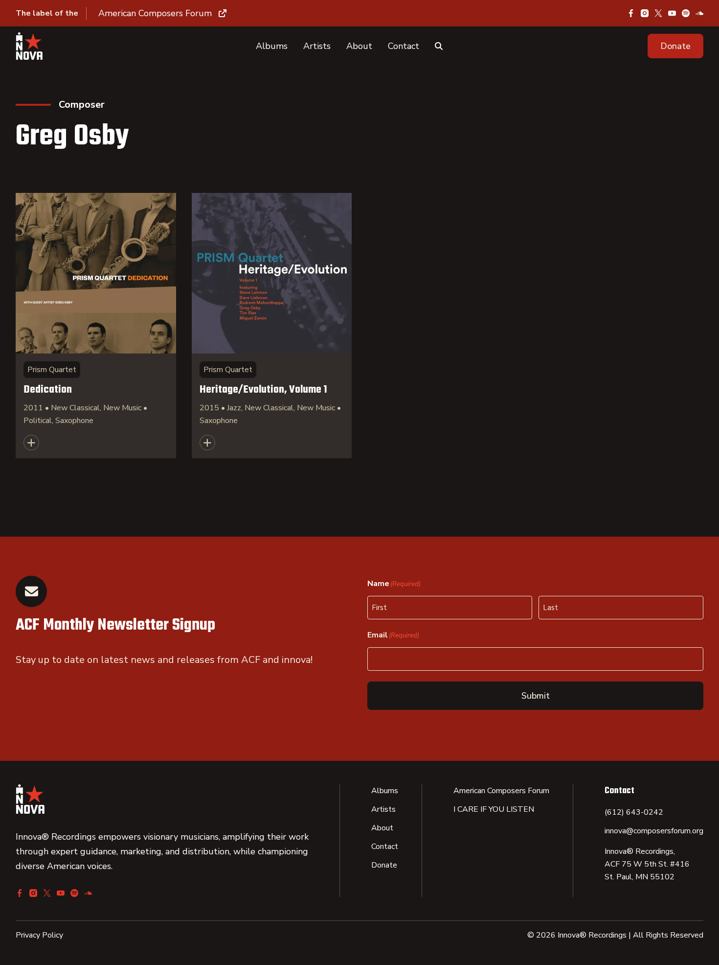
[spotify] (686, 13)
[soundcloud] (699, 13)
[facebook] (631, 13)
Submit (535, 696)
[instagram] (645, 13)
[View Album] (96, 325)
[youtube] (672, 13)
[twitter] (658, 13)
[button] (675, 46)
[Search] (438, 46)
